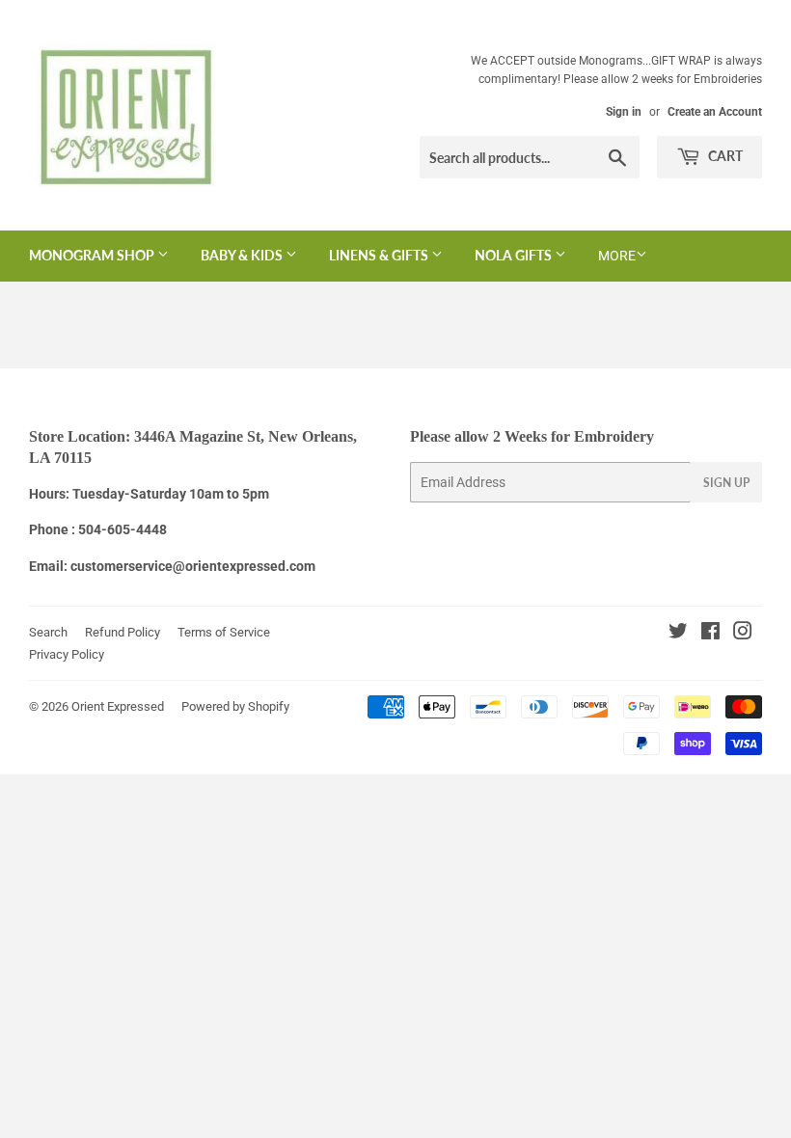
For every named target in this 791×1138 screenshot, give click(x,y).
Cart (724, 156)
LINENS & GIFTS (380, 255)
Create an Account (715, 112)
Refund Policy (122, 632)
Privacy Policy (66, 654)
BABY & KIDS (243, 255)
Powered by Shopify (235, 706)
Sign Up (726, 482)
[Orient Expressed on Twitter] (678, 633)
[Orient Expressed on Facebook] (710, 633)
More (617, 255)
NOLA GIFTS (515, 255)
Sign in (623, 112)
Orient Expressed (117, 706)
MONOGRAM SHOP (93, 255)
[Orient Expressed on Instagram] (742, 633)
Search (48, 632)
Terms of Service (223, 632)
